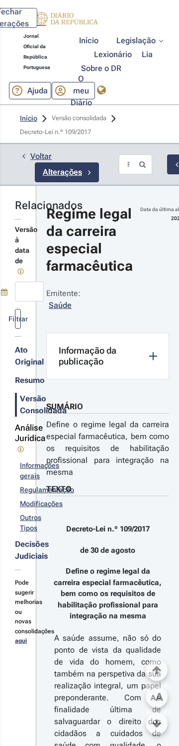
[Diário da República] (60, 21)
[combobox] (29, 291)
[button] (60, 20)
